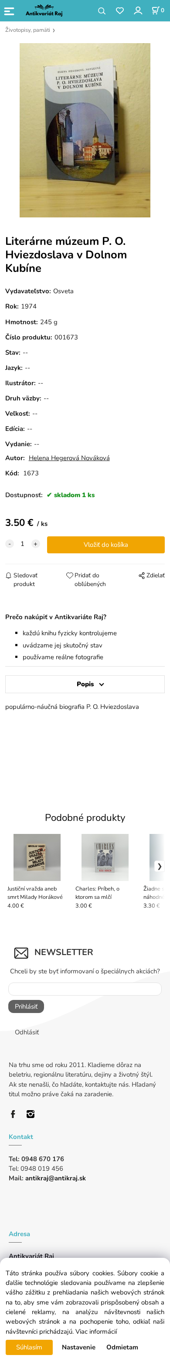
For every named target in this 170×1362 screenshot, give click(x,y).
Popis (85, 684)
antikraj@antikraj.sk (55, 1178)
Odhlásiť (27, 1032)
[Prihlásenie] (138, 10)
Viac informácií (96, 1331)
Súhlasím (29, 1347)
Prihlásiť (26, 1006)
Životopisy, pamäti (27, 30)
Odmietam (122, 1347)
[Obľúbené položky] (120, 11)
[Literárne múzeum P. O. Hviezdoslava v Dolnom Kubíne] (85, 130)
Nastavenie (78, 1347)
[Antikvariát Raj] (15, 1113)
